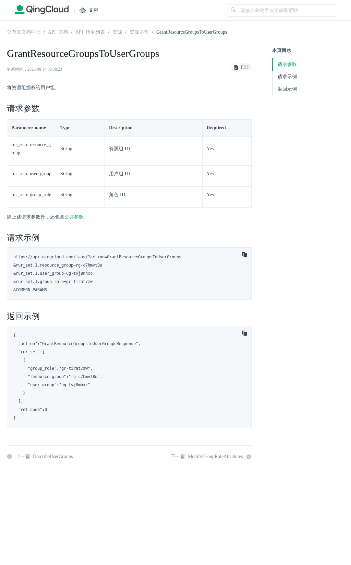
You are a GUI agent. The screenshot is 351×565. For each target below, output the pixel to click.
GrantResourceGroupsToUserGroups (191, 31)
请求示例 (287, 76)
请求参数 (287, 64)
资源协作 (139, 31)
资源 (117, 31)
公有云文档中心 (23, 31)
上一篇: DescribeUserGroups (44, 456)
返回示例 (287, 89)
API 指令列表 (90, 31)
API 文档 (58, 31)
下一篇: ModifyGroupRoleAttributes (207, 456)
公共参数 (74, 217)
